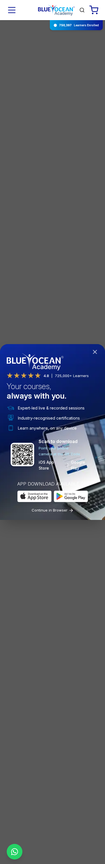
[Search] (82, 10)
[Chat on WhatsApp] (14, 852)
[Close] (96, 353)
